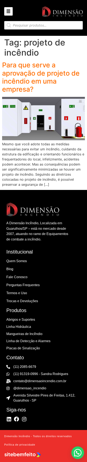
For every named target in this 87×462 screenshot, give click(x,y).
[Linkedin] (8, 419)
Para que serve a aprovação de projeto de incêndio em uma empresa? (41, 77)
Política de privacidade (19, 444)
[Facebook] (16, 419)
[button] (77, 452)
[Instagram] (24, 419)
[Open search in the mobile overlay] (43, 25)
